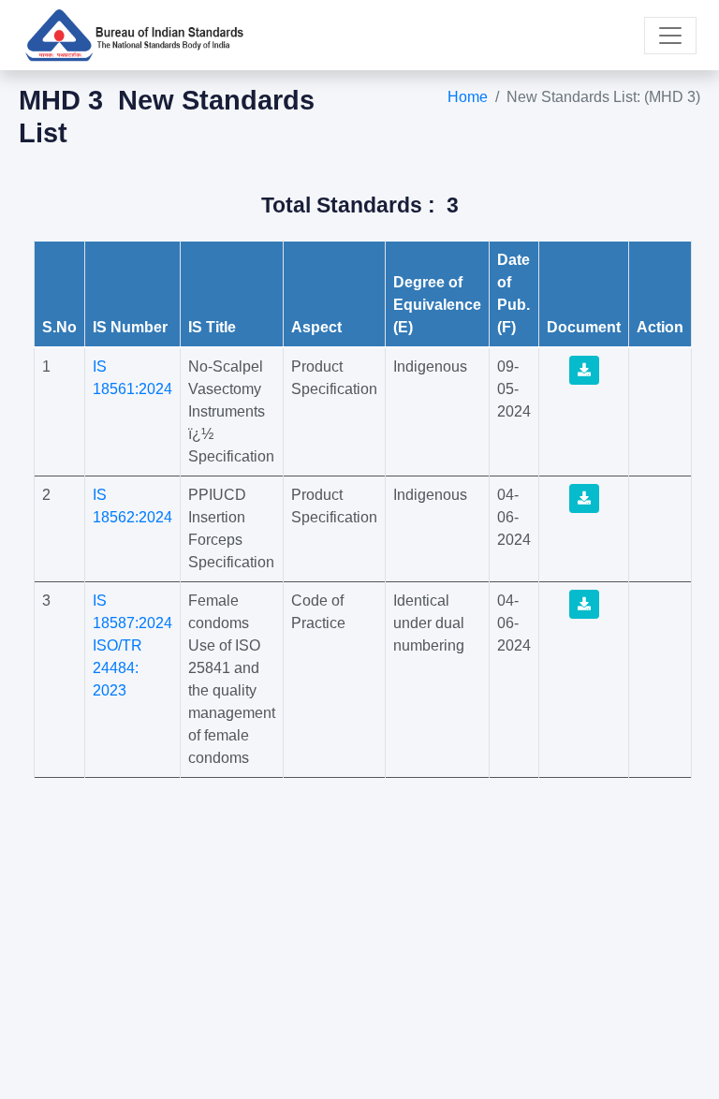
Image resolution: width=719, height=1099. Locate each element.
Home (468, 97)
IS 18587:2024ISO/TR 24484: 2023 (132, 645)
